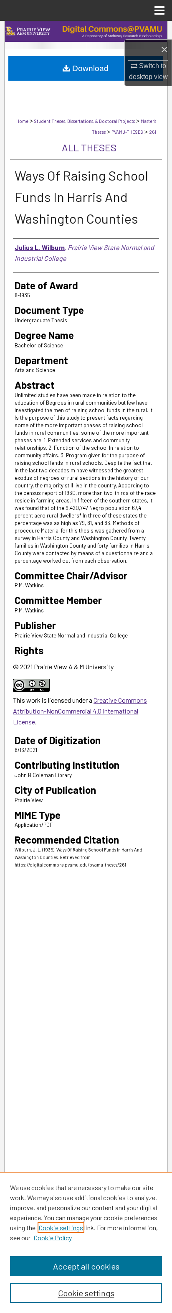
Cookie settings (61, 1227)
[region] (86, 1242)
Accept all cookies (86, 1266)
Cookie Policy (53, 1238)
